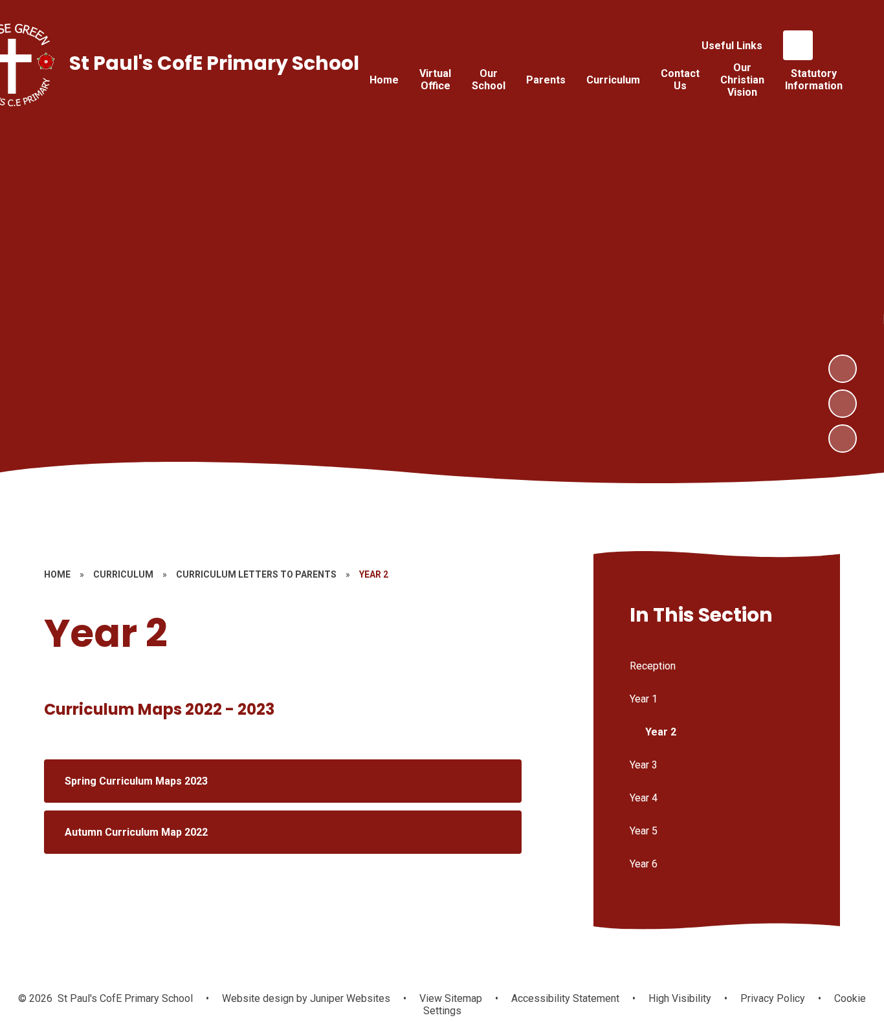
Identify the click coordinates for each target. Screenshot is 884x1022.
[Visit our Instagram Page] (798, 45)
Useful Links (732, 45)
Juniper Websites (348, 998)
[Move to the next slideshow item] (842, 368)
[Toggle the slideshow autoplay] (842, 438)
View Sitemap (450, 998)
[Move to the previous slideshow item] (842, 403)
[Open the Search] (833, 45)
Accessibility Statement (565, 998)
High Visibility (679, 998)
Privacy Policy (772, 998)
